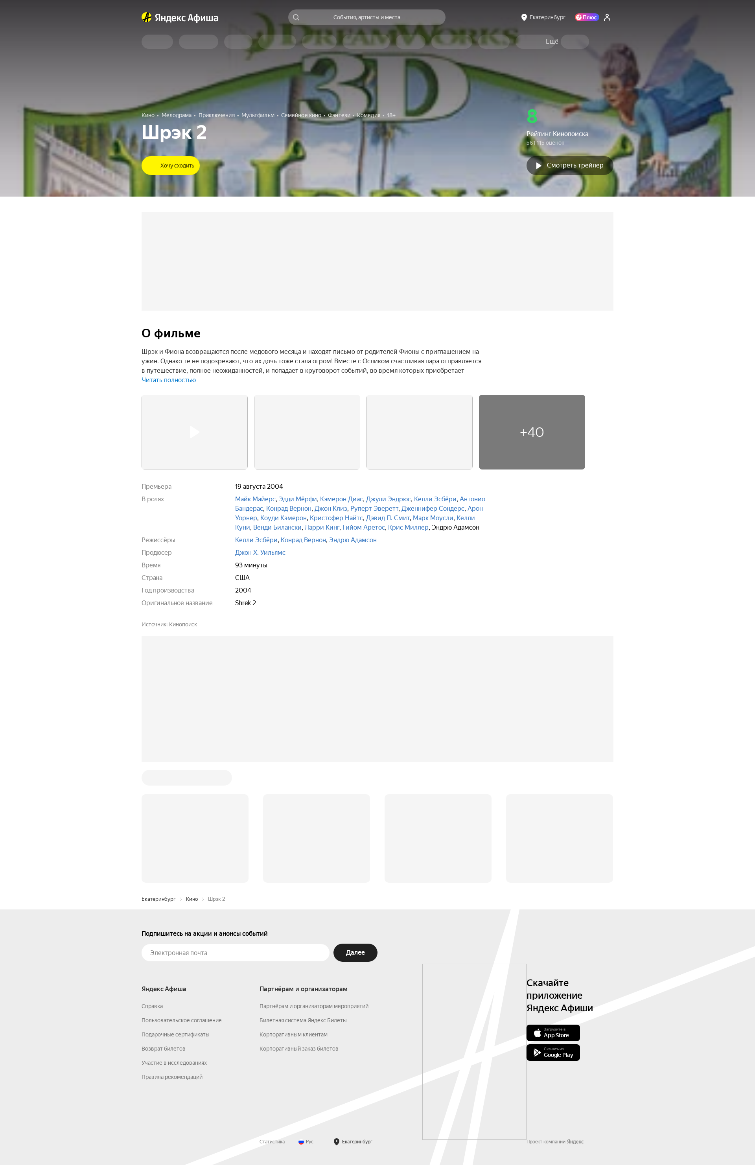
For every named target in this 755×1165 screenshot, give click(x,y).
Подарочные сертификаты (176, 1034)
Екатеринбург (159, 899)
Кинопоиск (183, 624)
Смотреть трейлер (575, 165)
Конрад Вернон (288, 508)
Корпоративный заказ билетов (299, 1048)
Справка (152, 1006)
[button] (552, 42)
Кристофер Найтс (336, 518)
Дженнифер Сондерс (432, 508)
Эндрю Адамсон (353, 540)
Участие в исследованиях (174, 1063)
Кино (192, 899)
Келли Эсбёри (435, 499)
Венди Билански (277, 527)
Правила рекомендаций (172, 1077)
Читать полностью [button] (169, 380)
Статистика (272, 1142)
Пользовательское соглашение (182, 1020)
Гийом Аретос (364, 527)
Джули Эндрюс (388, 499)
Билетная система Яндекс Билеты (303, 1020)
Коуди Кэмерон (283, 518)
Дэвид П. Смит (388, 518)
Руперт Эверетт (374, 508)
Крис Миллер (408, 527)
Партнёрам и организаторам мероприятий (314, 1006)
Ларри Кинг (322, 527)
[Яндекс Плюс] (587, 17)
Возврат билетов (164, 1048)
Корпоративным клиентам (294, 1034)
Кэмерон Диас (341, 499)
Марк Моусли (433, 518)
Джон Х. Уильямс (260, 552)
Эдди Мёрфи (298, 499)
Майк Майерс (255, 499)
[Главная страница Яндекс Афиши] (147, 17)
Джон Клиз (331, 508)
